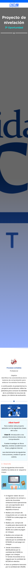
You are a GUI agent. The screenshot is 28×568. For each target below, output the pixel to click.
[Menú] (14, 1)
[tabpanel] (14, 440)
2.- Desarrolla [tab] (6, 464)
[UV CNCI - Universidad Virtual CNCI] (14, 5)
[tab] (14, 419)
